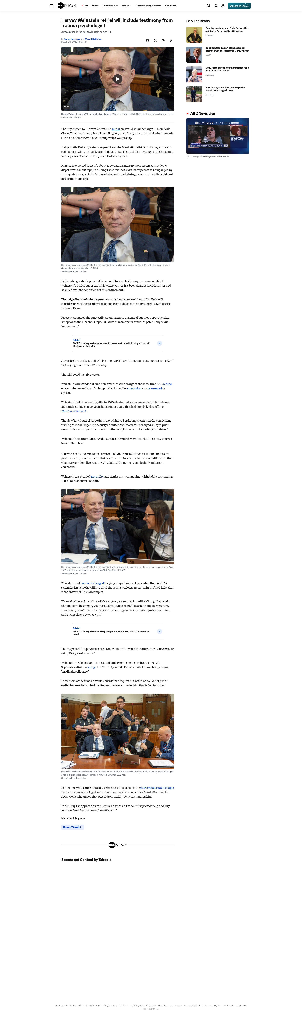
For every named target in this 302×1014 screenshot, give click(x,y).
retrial (116, 129)
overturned (155, 388)
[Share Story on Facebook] (148, 40)
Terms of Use (189, 1006)
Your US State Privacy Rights (98, 1006)
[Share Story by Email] (163, 40)
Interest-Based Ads (148, 1006)
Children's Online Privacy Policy (125, 1006)
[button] (51, 6)
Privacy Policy (78, 1006)
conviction (134, 388)
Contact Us (241, 1006)
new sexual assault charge (157, 787)
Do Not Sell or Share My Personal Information (216, 1006)
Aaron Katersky (72, 39)
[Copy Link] (171, 40)
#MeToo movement (73, 411)
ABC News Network (62, 1006)
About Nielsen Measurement (170, 1006)
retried (167, 384)
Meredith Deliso (93, 39)
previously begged (92, 583)
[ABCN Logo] (67, 5)
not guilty (97, 476)
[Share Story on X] (155, 40)
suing (91, 667)
